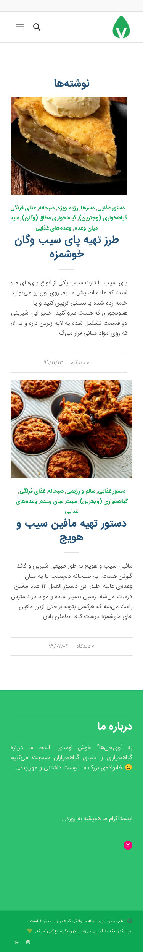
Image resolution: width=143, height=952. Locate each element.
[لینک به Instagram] (28, 942)
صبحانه (47, 208)
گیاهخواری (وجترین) (103, 218)
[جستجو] (35, 27)
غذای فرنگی (23, 208)
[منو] (19, 27)
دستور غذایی (111, 208)
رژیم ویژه (67, 208)
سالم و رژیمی (80, 491)
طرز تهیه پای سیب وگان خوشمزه (66, 247)
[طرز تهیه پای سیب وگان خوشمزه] (66, 146)
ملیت (13, 218)
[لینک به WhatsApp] (16, 942)
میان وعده (86, 228)
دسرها (88, 208)
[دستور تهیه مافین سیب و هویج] (71, 429)
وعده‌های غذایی (53, 228)
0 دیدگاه (80, 363)
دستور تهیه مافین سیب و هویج (71, 531)
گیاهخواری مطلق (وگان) (49, 218)
